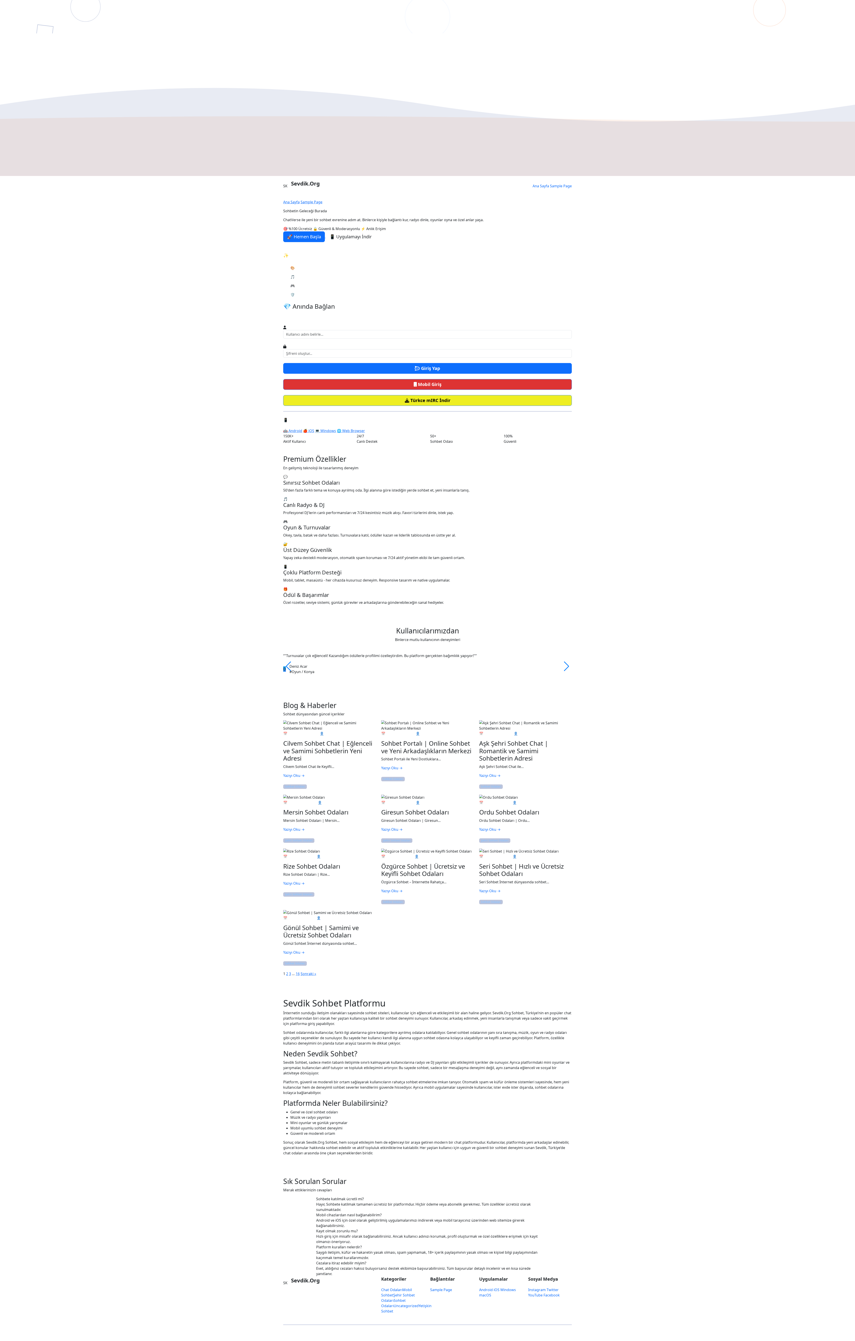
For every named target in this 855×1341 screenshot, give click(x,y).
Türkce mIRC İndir (429, 400)
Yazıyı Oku (294, 775)
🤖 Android (292, 430)
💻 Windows (325, 430)
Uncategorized (406, 1305)
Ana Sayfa (541, 186)
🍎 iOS (308, 430)
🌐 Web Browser (351, 430)
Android (486, 1289)
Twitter (553, 1289)
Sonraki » (308, 973)
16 (298, 973)
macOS (485, 1295)
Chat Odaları (391, 1289)
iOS (496, 1289)
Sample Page (561, 186)
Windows (508, 1289)
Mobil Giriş (429, 384)
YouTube (535, 1295)
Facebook (552, 1295)
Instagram (537, 1289)
